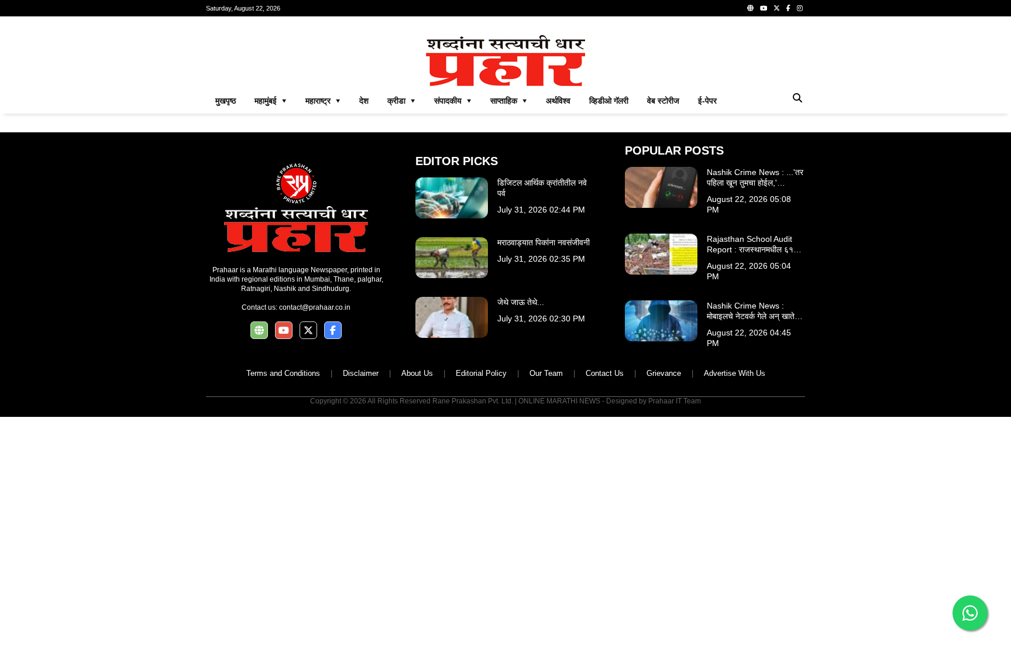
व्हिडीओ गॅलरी (608, 100)
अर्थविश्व (558, 100)
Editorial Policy (481, 373)
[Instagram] (800, 8)
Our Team (546, 373)
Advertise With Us (734, 373)
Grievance (664, 373)
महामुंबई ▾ (271, 100)
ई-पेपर (707, 100)
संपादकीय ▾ (453, 100)
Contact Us (605, 373)
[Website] (750, 8)
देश (364, 100)
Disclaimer (361, 373)
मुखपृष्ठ (225, 100)
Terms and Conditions (283, 373)
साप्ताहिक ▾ (508, 100)
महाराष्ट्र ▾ (323, 100)
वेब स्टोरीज (663, 100)
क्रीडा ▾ (401, 100)
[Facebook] (788, 8)
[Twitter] (776, 8)
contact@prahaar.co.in (314, 307)
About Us (417, 373)
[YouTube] (763, 8)
